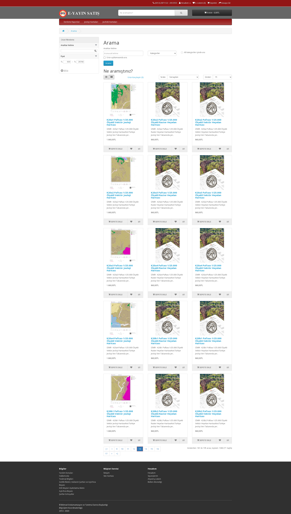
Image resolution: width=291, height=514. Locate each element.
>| (117, 453)
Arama (74, 31)
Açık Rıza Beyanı (66, 491)
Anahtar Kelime (110, 48)
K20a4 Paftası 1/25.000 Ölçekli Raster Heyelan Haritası (164, 268)
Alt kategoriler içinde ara (194, 52)
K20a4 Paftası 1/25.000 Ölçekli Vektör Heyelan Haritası (208, 268)
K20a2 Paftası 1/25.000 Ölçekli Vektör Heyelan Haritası (208, 122)
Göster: (208, 77)
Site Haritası (109, 476)
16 (158, 449)
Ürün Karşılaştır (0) (135, 77)
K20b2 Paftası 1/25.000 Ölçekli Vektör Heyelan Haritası (208, 414)
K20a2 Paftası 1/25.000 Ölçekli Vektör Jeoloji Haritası (120, 195)
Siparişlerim (153, 476)
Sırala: (163, 77)
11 (128, 449)
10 (122, 449)
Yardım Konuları (66, 473)
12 (134, 449)
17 (106, 453)
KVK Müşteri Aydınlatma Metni (71, 488)
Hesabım (152, 473)
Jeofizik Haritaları (110, 22)
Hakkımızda (64, 476)
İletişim (107, 473)
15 (152, 449)
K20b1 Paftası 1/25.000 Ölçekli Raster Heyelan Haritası (164, 341)
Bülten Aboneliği (155, 482)
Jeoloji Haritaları (91, 22)
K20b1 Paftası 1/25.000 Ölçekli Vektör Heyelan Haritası (208, 341)
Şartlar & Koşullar (66, 494)
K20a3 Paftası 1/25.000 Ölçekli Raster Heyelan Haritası (164, 195)
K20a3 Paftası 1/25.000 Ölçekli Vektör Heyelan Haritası (208, 195)
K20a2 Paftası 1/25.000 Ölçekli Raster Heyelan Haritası (164, 122)
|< (106, 449)
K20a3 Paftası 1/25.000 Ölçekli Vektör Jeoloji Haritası (120, 268)
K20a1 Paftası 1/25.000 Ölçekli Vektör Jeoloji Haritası (120, 122)
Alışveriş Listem (154, 479)
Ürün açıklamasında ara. (117, 57)
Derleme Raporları (72, 22)
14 (146, 449)
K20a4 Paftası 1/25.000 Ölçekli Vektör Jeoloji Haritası (120, 341)
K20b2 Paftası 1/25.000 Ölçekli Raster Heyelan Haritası (164, 414)
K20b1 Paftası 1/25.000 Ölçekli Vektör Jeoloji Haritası (120, 414)
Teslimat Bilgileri (66, 479)
